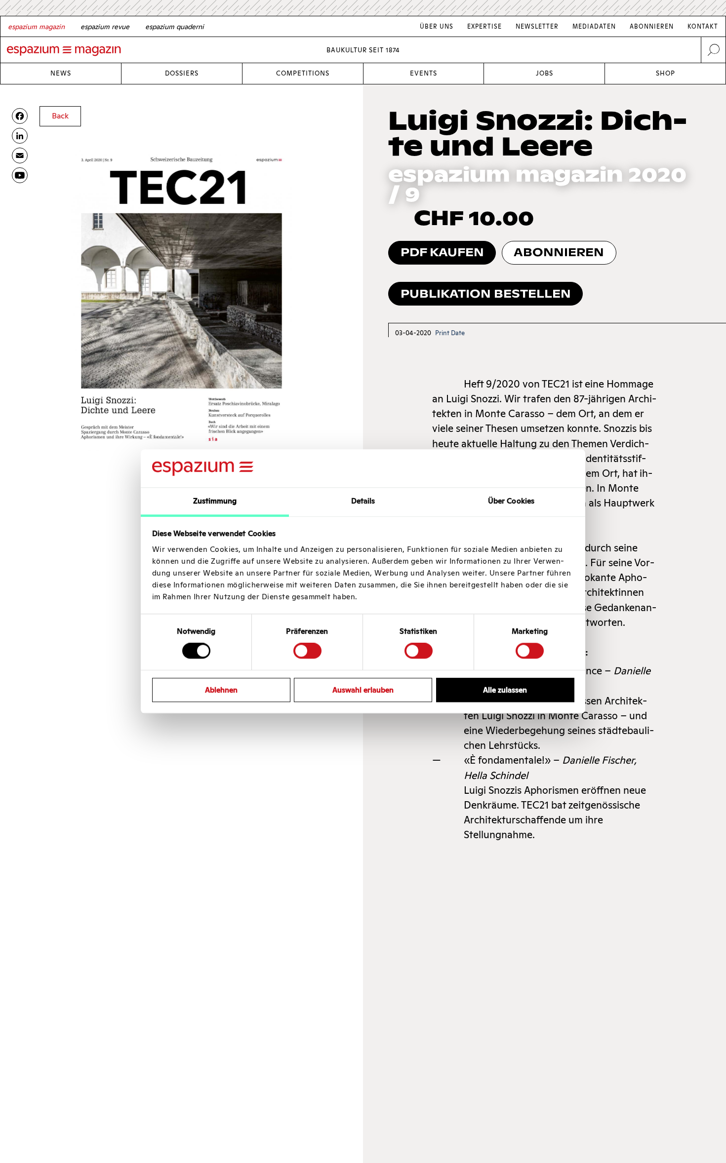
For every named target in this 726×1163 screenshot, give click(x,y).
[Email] (20, 155)
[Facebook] (20, 116)
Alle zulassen (505, 690)
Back (60, 115)
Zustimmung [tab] (215, 501)
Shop (665, 73)
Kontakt (702, 26)
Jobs (544, 73)
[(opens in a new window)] (20, 175)
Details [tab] (363, 501)
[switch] (307, 651)
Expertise (484, 26)
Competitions (302, 73)
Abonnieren (652, 26)
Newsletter (537, 26)
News (60, 73)
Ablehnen (221, 690)
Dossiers (182, 73)
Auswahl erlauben (363, 690)
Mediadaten (594, 26)
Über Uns (436, 26)
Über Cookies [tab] (511, 501)
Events (423, 73)
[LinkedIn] (20, 136)
